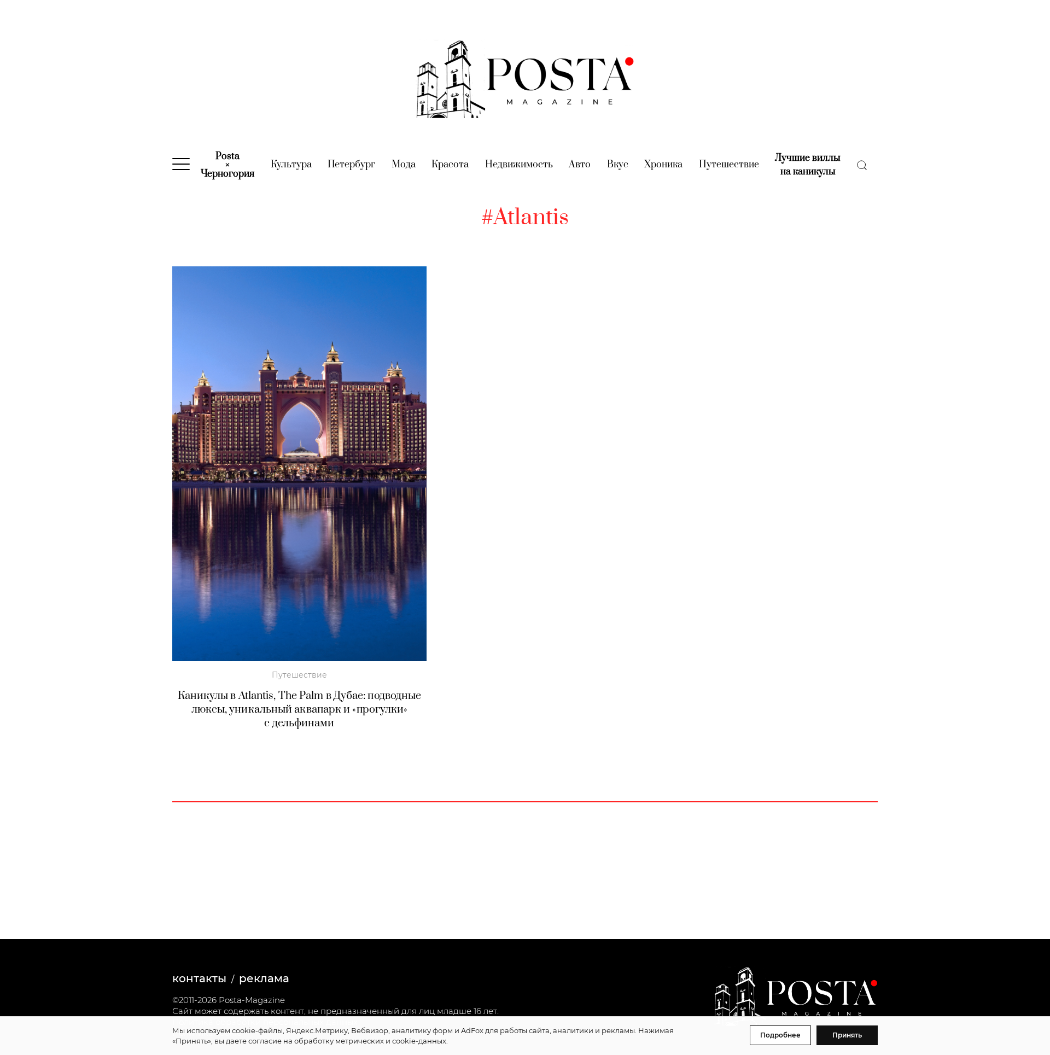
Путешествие (729, 165)
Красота (450, 165)
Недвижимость (519, 165)
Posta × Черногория (227, 165)
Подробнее (780, 1035)
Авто (580, 165)
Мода (404, 165)
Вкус (617, 165)
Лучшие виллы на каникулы (808, 165)
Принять (847, 1035)
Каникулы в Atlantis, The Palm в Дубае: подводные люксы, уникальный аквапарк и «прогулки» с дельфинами (300, 709)
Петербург (351, 165)
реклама (264, 978)
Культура (291, 165)
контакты (199, 978)
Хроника (663, 165)
